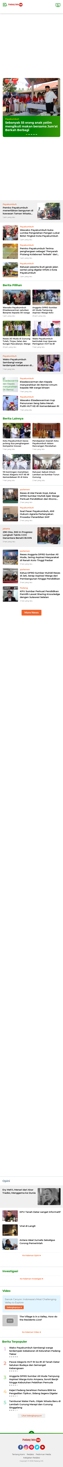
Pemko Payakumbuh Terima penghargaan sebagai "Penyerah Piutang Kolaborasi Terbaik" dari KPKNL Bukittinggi (39, 251)
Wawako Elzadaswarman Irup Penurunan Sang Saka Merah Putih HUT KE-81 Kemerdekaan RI (39, 403)
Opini (6, 1181)
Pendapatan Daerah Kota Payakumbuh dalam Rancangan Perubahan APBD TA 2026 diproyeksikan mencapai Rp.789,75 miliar (45, 443)
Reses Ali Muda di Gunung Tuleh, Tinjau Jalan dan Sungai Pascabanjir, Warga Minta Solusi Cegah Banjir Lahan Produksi (16, 341)
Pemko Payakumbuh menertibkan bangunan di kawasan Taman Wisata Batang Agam (18, 210)
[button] (26, 134)
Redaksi (30, 1454)
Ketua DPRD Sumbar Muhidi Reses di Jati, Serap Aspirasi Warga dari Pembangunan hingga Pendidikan (40, 575)
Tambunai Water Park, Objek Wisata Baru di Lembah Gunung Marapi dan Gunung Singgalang (35, 1404)
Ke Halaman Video (31, 1332)
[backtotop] (31, 1433)
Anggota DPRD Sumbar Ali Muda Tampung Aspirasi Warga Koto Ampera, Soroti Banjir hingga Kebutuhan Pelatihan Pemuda (44, 310)
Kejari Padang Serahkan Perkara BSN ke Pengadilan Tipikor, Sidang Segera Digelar (33, 1392)
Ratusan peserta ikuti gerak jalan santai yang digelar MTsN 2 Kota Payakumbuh (39, 269)
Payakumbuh (12, 119)
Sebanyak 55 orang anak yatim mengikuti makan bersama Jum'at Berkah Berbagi (31, 126)
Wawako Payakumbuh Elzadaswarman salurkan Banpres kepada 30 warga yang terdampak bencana (16, 310)
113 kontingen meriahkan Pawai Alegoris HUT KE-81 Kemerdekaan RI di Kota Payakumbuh (16, 474)
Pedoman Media (43, 1454)
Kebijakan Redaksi (31, 1458)
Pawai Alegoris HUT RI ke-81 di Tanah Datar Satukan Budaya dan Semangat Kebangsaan (34, 1365)
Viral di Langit (27, 1226)
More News (31, 612)
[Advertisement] (31, 44)
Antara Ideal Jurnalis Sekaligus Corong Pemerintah (37, 1242)
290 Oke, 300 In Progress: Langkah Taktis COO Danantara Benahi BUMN (18, 535)
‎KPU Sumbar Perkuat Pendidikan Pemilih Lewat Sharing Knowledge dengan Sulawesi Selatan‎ (40, 594)
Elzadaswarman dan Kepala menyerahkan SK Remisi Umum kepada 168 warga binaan (38, 384)
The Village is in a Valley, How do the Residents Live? (38, 1318)
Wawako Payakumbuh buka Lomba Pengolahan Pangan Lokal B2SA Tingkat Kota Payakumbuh (39, 233)
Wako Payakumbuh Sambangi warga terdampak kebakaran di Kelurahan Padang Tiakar (17, 362)
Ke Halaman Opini (30, 1255)
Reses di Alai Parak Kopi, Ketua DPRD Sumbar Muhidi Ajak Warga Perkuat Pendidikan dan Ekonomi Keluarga (39, 496)
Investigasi (10, 1271)
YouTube (44, 1451)
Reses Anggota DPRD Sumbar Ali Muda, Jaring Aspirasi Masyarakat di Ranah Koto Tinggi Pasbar (39, 557)
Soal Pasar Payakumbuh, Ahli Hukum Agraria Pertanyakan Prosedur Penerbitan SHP (37, 514)
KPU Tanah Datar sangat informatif (40, 1211)
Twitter (38, 1451)
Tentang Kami (18, 1454)
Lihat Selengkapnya (31, 1416)
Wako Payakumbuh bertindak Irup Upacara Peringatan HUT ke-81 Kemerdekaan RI (44, 341)
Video (6, 1291)
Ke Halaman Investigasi (31, 1279)
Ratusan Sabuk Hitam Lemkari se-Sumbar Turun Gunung (45, 474)
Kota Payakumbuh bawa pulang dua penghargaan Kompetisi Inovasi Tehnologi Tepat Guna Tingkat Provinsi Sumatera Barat (16, 443)
